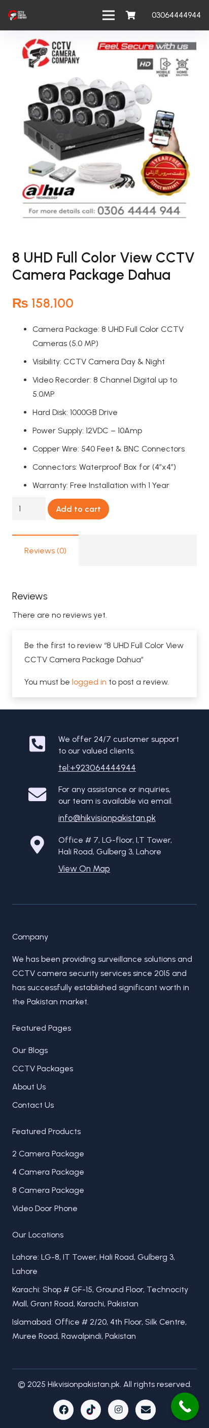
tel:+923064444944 (97, 768)
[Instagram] (118, 1410)
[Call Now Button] (185, 1406)
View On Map (84, 868)
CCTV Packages (42, 1068)
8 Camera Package (48, 1190)
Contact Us (33, 1105)
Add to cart (78, 509)
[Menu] (109, 15)
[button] (193, 46)
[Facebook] (63, 1410)
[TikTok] (91, 1410)
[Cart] (130, 15)
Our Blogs (30, 1050)
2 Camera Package (48, 1153)
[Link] (17, 15)
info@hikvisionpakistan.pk (107, 818)
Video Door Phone (45, 1208)
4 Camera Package (48, 1172)
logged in (89, 682)
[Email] (145, 1410)
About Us (29, 1087)
